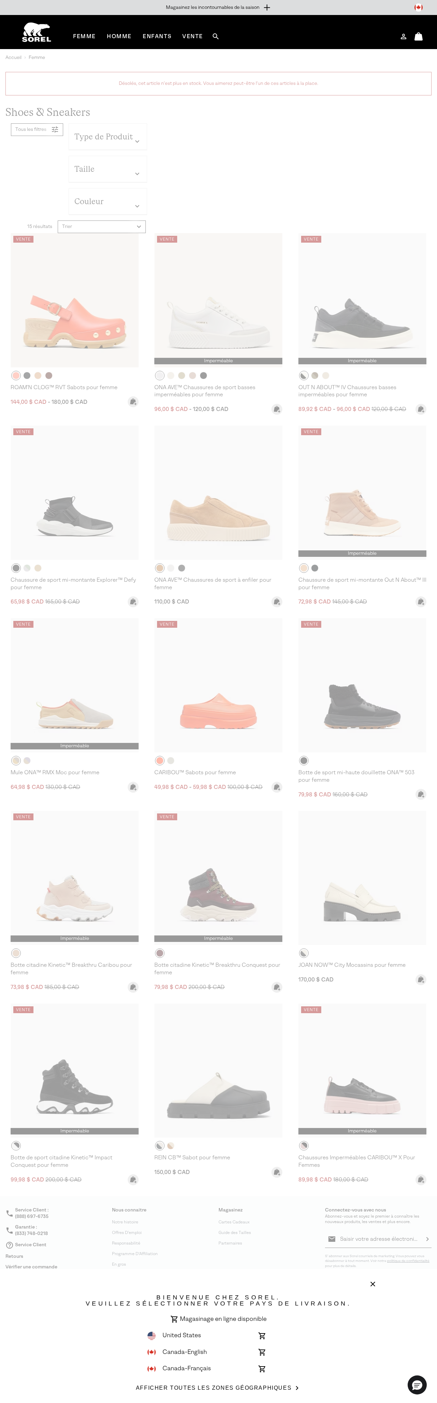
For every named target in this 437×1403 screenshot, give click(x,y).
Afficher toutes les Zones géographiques (214, 1388)
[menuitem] (84, 36)
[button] (417, 1384)
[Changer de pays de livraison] (418, 7)
